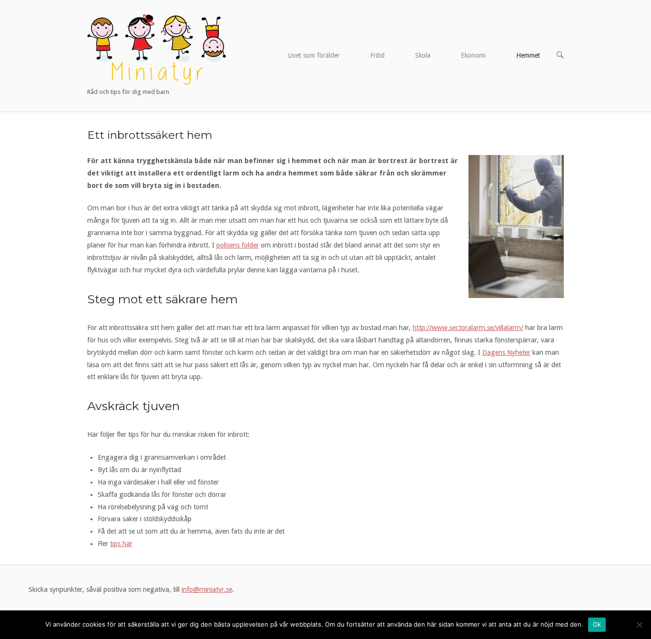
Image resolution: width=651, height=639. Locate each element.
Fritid (377, 55)
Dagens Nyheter (506, 352)
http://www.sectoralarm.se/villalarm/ (468, 327)
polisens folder (237, 245)
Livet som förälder (314, 55)
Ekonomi (473, 55)
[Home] (156, 49)
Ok (597, 624)
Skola (422, 55)
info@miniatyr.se (207, 589)
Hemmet (528, 55)
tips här (121, 543)
